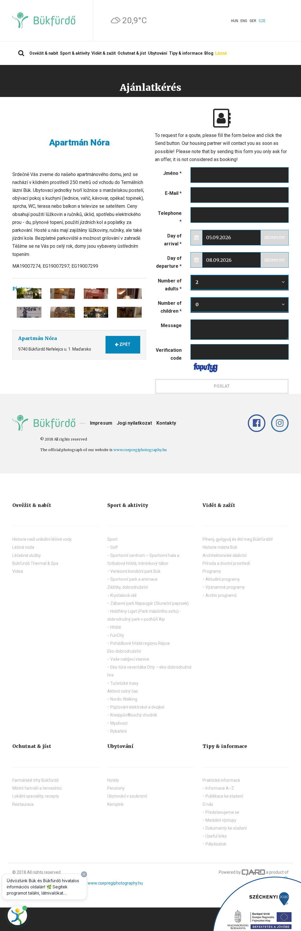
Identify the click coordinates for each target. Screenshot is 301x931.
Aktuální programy (222, 579)
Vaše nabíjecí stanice (129, 659)
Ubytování (157, 53)
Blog (208, 53)
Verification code (169, 354)
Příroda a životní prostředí (226, 563)
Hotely (113, 780)
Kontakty (166, 423)
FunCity (117, 635)
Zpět (124, 344)
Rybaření (118, 731)
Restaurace (23, 804)
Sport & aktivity (75, 53)
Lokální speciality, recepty (35, 796)
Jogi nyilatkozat (134, 423)
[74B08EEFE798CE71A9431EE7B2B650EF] (96, 293)
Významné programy (225, 587)
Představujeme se (222, 812)
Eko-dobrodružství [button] (124, 651)
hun (234, 21)
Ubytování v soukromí (127, 796)
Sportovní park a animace (134, 579)
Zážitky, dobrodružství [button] (127, 587)
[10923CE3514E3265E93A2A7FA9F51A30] (129, 312)
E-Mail (173, 193)
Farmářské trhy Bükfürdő (35, 780)
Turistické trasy (124, 683)
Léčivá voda (23, 547)
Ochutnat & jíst (132, 53)
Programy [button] (212, 571)
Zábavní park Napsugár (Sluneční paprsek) (149, 603)
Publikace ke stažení (224, 796)
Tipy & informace (186, 53)
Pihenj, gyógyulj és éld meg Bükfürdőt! (238, 539)
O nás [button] (208, 804)
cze (262, 21)
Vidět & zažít (103, 53)
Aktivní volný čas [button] (122, 691)
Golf (114, 547)
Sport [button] (112, 539)
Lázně (221, 53)
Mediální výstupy (220, 820)
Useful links (216, 836)
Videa (17, 571)
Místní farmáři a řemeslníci (37, 788)
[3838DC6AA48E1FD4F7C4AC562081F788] (62, 293)
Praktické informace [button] (221, 780)
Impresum (101, 423)
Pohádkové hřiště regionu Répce (140, 643)
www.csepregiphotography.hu (140, 450)
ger (253, 21)
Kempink (115, 804)
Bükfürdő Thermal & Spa (35, 563)
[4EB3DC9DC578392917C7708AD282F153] (29, 312)
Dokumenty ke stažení (226, 828)
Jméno (172, 173)
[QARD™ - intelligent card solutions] (253, 872)
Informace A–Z (219, 788)
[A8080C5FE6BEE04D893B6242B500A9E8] (29, 293)
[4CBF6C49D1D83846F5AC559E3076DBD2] (62, 312)
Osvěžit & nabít (43, 53)
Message (171, 325)
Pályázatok (215, 844)
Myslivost (119, 723)
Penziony (116, 788)
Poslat (222, 386)
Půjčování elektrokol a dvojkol (137, 707)
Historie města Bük (220, 547)
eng (243, 21)
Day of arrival (173, 240)
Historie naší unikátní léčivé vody (42, 539)
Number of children (170, 307)
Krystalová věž (123, 595)
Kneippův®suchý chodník (133, 715)
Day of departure (169, 262)
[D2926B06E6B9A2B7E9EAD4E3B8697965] (129, 293)
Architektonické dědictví (225, 555)
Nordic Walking (123, 699)
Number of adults (170, 285)
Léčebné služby (26, 555)
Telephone (170, 217)
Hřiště (115, 627)
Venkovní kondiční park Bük (135, 571)
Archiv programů (221, 595)
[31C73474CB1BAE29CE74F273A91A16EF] (96, 312)
